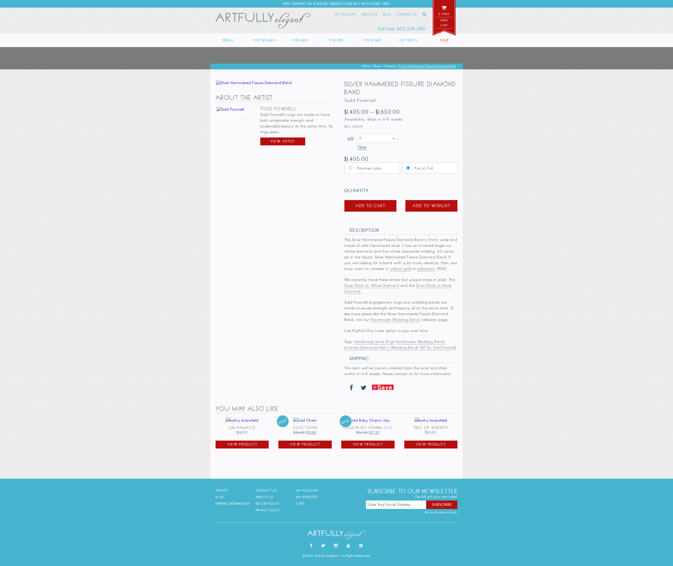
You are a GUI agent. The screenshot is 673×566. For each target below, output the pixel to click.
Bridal (228, 40)
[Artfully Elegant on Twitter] (323, 545)
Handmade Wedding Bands (395, 319)
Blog (387, 14)
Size (351, 139)
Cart (300, 504)
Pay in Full (424, 168)
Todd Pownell (279, 109)
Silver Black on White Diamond (371, 285)
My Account (345, 14)
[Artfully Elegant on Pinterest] (361, 545)
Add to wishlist (431, 205)
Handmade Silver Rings (374, 341)
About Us (369, 14)
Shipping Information (233, 504)
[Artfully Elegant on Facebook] (311, 545)
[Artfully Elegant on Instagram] (336, 545)
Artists (221, 490)
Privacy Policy (268, 510)
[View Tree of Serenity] (431, 420)
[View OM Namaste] (242, 420)
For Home (372, 40)
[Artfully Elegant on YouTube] (348, 545)
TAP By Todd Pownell (438, 347)
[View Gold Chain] (305, 420)
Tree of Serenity (431, 427)
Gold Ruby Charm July (368, 427)
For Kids (336, 40)
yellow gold (400, 268)
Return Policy (267, 504)
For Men (300, 40)
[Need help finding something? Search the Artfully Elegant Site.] (424, 14)
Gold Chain (305, 427)
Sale (444, 40)
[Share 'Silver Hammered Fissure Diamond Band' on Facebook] (351, 388)
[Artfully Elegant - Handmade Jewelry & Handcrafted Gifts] (263, 21)
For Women (264, 40)
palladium (426, 268)
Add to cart (370, 205)
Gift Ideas (408, 40)
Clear (362, 147)
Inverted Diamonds (361, 347)
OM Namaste (242, 427)
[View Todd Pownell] (230, 109)
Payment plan (369, 168)
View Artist (282, 141)
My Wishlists (307, 497)
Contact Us (407, 14)
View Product (242, 444)
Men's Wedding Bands (399, 347)
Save (384, 387)
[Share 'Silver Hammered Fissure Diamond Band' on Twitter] (363, 388)
